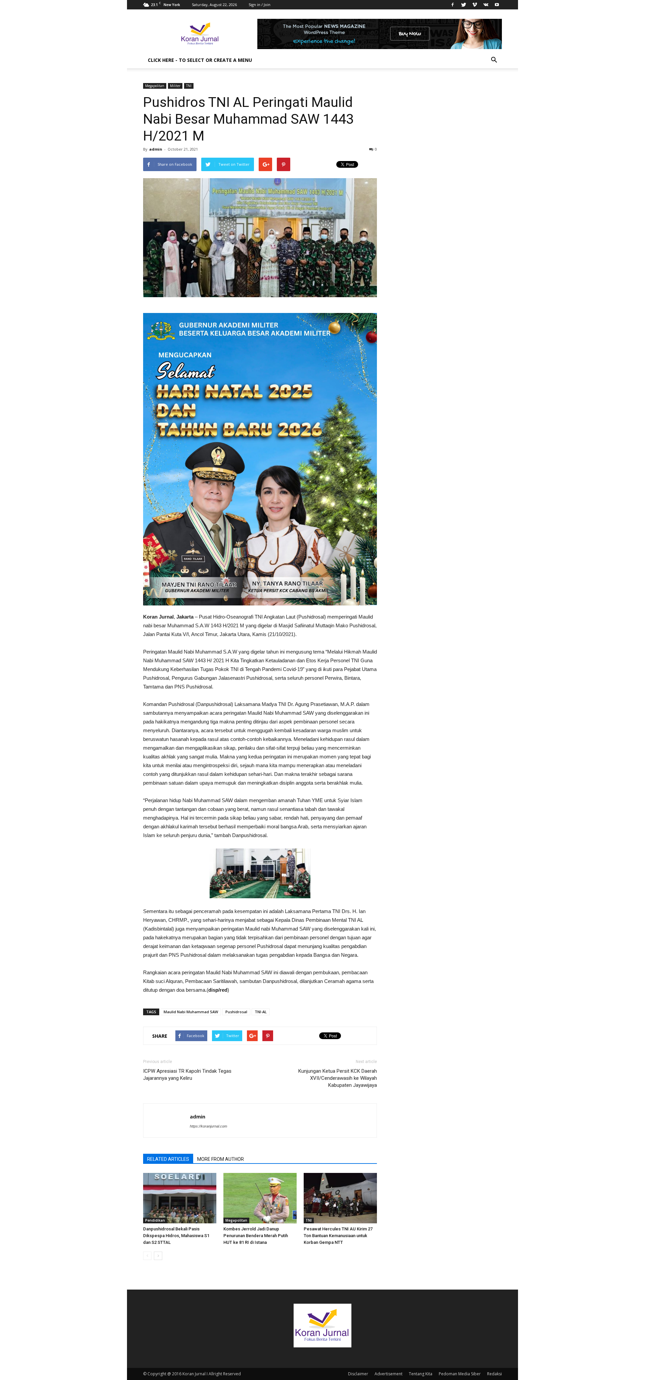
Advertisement (388, 1374)
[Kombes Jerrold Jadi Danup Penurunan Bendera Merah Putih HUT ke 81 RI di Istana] (260, 1198)
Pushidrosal (236, 1011)
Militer (175, 85)
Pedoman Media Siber (460, 1374)
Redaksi (494, 1374)
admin (155, 149)
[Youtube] (497, 4)
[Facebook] (452, 4)
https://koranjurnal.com (208, 1126)
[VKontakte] (486, 4)
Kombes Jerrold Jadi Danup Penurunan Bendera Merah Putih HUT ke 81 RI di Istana (255, 1235)
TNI (188, 85)
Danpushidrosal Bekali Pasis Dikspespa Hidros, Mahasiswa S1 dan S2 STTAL (176, 1235)
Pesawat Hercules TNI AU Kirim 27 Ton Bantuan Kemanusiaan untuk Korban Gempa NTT (338, 1235)
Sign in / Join (259, 4)
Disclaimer (358, 1374)
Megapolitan (154, 85)
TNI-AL (261, 1011)
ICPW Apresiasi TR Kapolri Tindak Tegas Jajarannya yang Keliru (187, 1074)
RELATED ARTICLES (168, 1159)
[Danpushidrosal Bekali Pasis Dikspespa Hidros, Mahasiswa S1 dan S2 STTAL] (179, 1198)
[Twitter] (464, 4)
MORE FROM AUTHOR (220, 1159)
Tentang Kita (420, 1374)
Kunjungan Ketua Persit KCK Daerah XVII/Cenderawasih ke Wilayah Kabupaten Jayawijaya (337, 1078)
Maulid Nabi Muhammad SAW (191, 1011)
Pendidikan (155, 1220)
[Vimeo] (475, 4)
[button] (494, 60)
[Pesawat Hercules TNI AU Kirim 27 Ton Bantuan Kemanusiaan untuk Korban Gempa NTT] (340, 1198)
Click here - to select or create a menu (200, 60)
